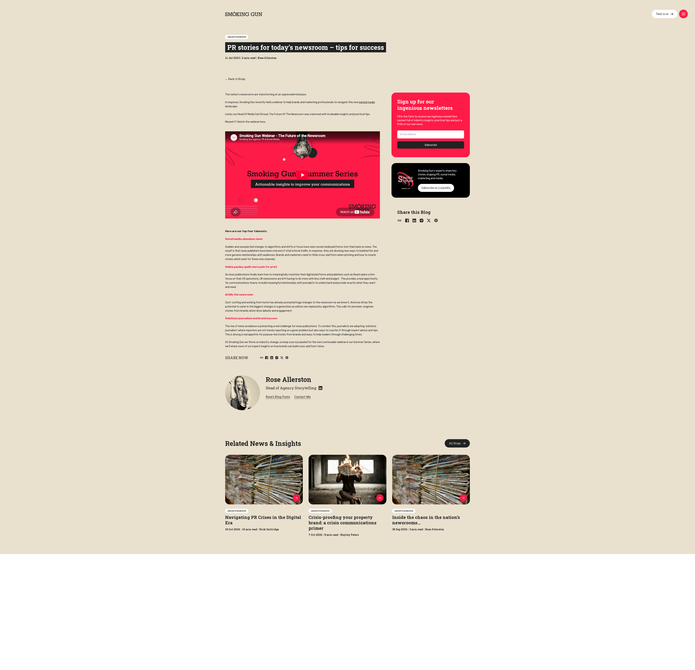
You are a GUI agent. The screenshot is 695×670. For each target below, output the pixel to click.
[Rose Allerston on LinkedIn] (320, 388)
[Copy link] (261, 357)
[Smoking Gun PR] (243, 14)
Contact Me (302, 397)
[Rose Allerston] (242, 392)
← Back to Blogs (235, 79)
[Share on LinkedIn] (271, 357)
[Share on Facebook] (266, 357)
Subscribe (431, 145)
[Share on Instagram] (277, 357)
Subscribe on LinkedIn (436, 188)
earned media (367, 102)
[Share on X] (282, 357)
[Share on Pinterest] (287, 357)
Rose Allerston (288, 379)
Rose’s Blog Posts (278, 397)
